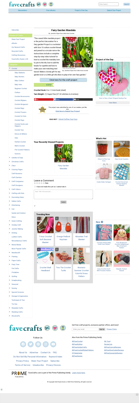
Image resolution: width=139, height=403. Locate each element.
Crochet (14, 68)
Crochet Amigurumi (21, 104)
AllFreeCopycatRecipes (112, 347)
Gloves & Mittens (21, 134)
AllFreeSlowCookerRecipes (114, 350)
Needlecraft (16, 253)
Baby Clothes (19, 81)
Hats (16, 138)
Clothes (17, 92)
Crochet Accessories (22, 96)
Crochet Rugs (19, 120)
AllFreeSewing (77, 356)
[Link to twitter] (31, 344)
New (98, 222)
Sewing (14, 288)
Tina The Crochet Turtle (63, 269)
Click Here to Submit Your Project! (68, 111)
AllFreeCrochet (77, 341)
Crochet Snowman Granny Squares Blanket (121, 183)
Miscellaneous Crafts (19, 241)
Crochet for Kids (20, 116)
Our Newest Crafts (18, 47)
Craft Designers (17, 185)
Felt (13, 209)
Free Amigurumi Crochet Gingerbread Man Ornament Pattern (122, 245)
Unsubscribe (38, 365)
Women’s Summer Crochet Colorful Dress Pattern (81, 271)
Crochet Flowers (20, 112)
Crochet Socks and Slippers (21, 125)
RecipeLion (108, 344)
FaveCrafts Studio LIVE (20, 59)
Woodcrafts (16, 316)
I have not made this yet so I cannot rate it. (51, 187)
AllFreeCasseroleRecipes (113, 353)
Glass (14, 217)
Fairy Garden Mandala (63, 167)
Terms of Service (22, 365)
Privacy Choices (53, 365)
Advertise (34, 352)
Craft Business (17, 173)
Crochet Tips (19, 130)
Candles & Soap (17, 158)
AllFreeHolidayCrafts (79, 347)
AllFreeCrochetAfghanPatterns (83, 350)
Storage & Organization (20, 296)
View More (113, 103)
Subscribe (15, 30)
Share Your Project (18, 39)
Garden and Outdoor (19, 213)
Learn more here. (78, 373)
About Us (23, 352)
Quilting (14, 276)
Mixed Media (16, 245)
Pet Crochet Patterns (22, 150)
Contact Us (45, 352)
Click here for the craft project (63, 80)
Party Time (15, 264)
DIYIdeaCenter (77, 353)
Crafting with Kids (18, 193)
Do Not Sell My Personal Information (29, 356)
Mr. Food (107, 341)
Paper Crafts (16, 260)
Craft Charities (17, 177)
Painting (14, 257)
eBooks (14, 43)
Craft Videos (16, 189)
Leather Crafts (17, 237)
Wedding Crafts (17, 312)
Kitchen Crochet (20, 142)
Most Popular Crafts (19, 249)
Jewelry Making (17, 229)
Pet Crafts (15, 268)
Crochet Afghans (20, 100)
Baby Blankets (20, 73)
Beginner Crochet (21, 88)
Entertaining (16, 205)
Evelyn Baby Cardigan (104, 182)
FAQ (55, 352)
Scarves (17, 154)
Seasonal (15, 284)
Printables (15, 272)
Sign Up (102, 329)
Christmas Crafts (18, 162)
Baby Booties (19, 77)
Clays (14, 166)
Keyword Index (55, 356)
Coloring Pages (17, 170)
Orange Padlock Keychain (63, 238)
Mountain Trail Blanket (81, 238)
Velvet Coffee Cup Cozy (67, 119)
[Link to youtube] (53, 344)
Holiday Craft (16, 225)
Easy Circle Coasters (121, 159)
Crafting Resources (18, 55)
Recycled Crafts (17, 51)
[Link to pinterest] (38, 344)
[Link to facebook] (23, 344)
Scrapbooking (16, 280)
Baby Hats (18, 85)
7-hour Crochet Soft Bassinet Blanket (45, 239)
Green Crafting (17, 221)
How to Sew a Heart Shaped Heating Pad (112, 98)
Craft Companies (18, 181)
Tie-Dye (14, 304)
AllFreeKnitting (77, 344)
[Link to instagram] (46, 344)
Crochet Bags (19, 108)
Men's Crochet (20, 146)
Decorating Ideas (18, 197)
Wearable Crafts (17, 308)
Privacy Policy (22, 361)
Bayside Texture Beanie (121, 270)
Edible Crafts (16, 201)
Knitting (14, 233)
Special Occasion (18, 292)
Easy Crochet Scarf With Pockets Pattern (104, 270)
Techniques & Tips (18, 300)
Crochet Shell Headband (45, 269)
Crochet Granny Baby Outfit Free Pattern (104, 243)
